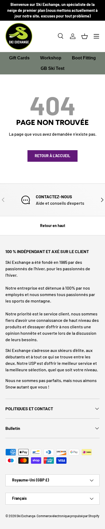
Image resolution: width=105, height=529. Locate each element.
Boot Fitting (84, 58)
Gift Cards (19, 58)
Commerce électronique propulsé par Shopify (68, 516)
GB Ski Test (52, 68)
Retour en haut (52, 225)
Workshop (50, 58)
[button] (84, 36)
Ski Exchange (25, 516)
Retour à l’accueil (52, 155)
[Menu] (96, 36)
